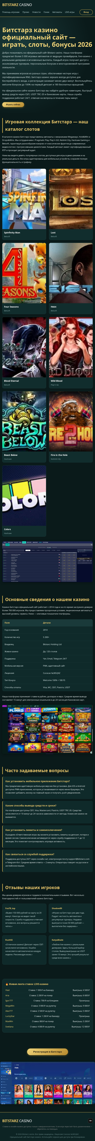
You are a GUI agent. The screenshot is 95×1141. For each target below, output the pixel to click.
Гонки (46, 12)
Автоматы (57, 12)
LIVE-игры (69, 12)
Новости (36, 12)
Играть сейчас (13, 105)
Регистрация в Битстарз (47, 1051)
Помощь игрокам (10, 12)
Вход (86, 12)
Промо (26, 12)
